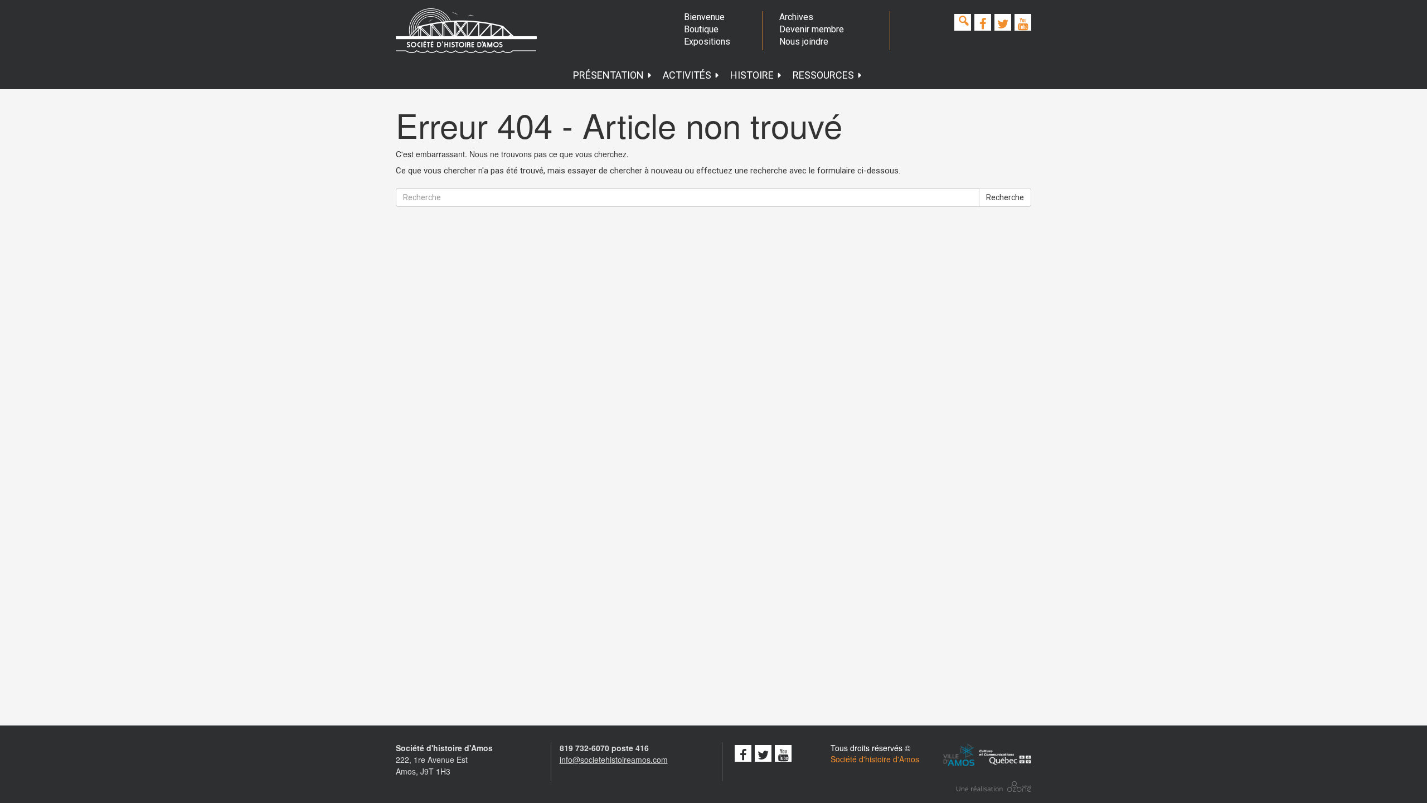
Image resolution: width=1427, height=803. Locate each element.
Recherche (1005, 197)
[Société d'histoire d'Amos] (466, 30)
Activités (687, 75)
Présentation (608, 75)
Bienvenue (704, 17)
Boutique (701, 29)
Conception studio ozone (994, 786)
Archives (796, 17)
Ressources (823, 75)
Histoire (752, 75)
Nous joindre (803, 41)
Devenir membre (811, 29)
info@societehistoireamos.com (614, 759)
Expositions (707, 41)
